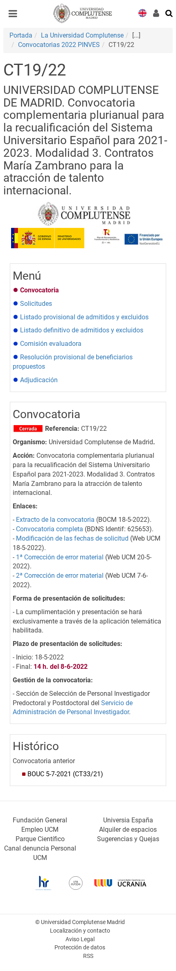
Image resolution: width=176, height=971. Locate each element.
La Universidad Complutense (82, 35)
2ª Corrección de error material (60, 575)
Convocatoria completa (49, 529)
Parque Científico (40, 839)
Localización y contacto (80, 930)
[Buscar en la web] (169, 12)
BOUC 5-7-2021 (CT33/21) (65, 774)
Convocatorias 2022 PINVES (59, 45)
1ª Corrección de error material (60, 557)
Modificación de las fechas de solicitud (72, 538)
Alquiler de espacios (128, 829)
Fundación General (40, 820)
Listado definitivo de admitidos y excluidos (81, 330)
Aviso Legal (80, 939)
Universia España (128, 820)
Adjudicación (39, 380)
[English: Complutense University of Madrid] (142, 12)
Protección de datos (79, 947)
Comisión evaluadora (50, 343)
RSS (88, 956)
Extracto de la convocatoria (55, 519)
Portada (20, 35)
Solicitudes (36, 303)
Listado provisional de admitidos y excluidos (84, 317)
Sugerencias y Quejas (128, 839)
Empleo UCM (40, 829)
